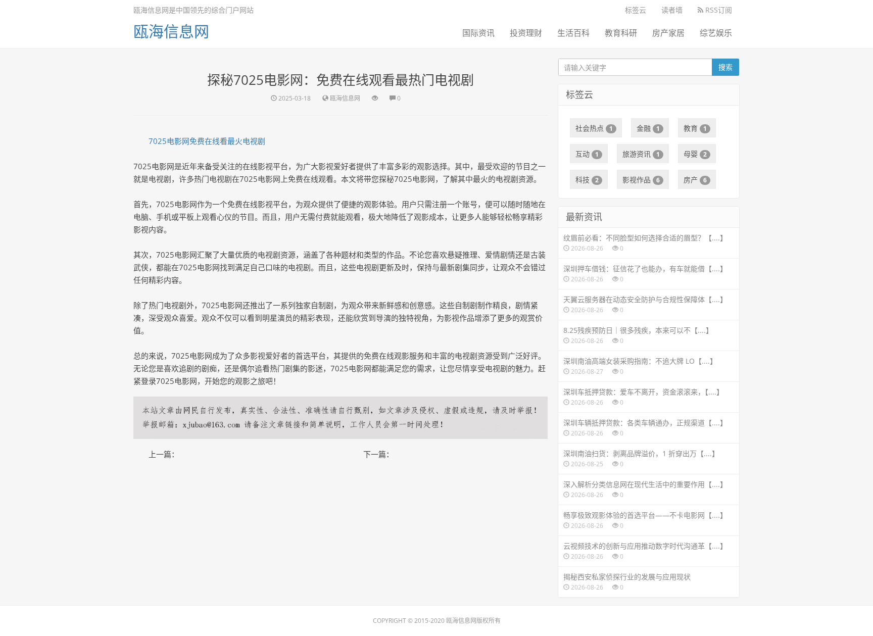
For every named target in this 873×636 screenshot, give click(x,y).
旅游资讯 (641, 154)
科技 (587, 179)
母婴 (695, 154)
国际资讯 (478, 32)
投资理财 (526, 32)
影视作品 (641, 179)
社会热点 (594, 128)
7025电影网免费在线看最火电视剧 (207, 141)
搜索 (725, 67)
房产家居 (668, 32)
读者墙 (672, 10)
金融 (648, 128)
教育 (695, 128)
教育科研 (621, 32)
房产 (695, 179)
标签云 (635, 10)
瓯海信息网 (171, 31)
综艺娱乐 (716, 32)
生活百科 (573, 32)
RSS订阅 (717, 10)
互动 (587, 154)
